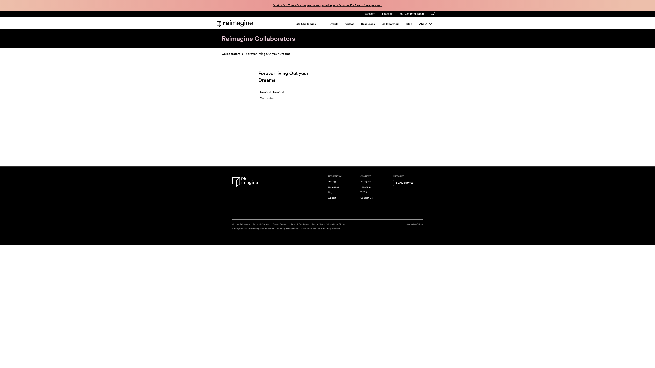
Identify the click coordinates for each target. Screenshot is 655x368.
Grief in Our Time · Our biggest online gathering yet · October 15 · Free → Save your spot (327, 5)
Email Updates (404, 183)
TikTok (363, 192)
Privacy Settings (280, 224)
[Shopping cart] (433, 13)
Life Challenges (306, 24)
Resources (368, 24)
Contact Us (366, 197)
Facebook (365, 187)
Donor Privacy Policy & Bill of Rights (328, 224)
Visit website (268, 98)
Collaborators (390, 24)
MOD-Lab (418, 224)
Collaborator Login (411, 14)
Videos (349, 24)
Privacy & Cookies (261, 224)
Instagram (365, 181)
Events (334, 24)
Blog (409, 24)
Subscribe (387, 14)
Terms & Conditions (300, 224)
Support (370, 14)
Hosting (332, 181)
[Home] (235, 23)
